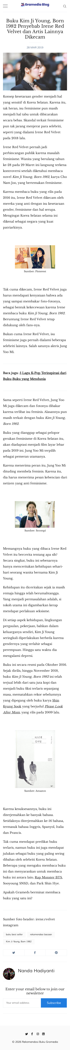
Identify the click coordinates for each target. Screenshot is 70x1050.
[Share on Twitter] (13, 953)
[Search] (64, 6)
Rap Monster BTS (48, 877)
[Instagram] (37, 1033)
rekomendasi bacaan (41, 934)
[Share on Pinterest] (56, 953)
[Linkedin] (43, 1033)
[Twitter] (26, 1033)
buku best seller (14, 934)
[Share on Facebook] (35, 953)
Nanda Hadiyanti (36, 971)
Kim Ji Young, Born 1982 (19, 941)
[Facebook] (32, 1033)
